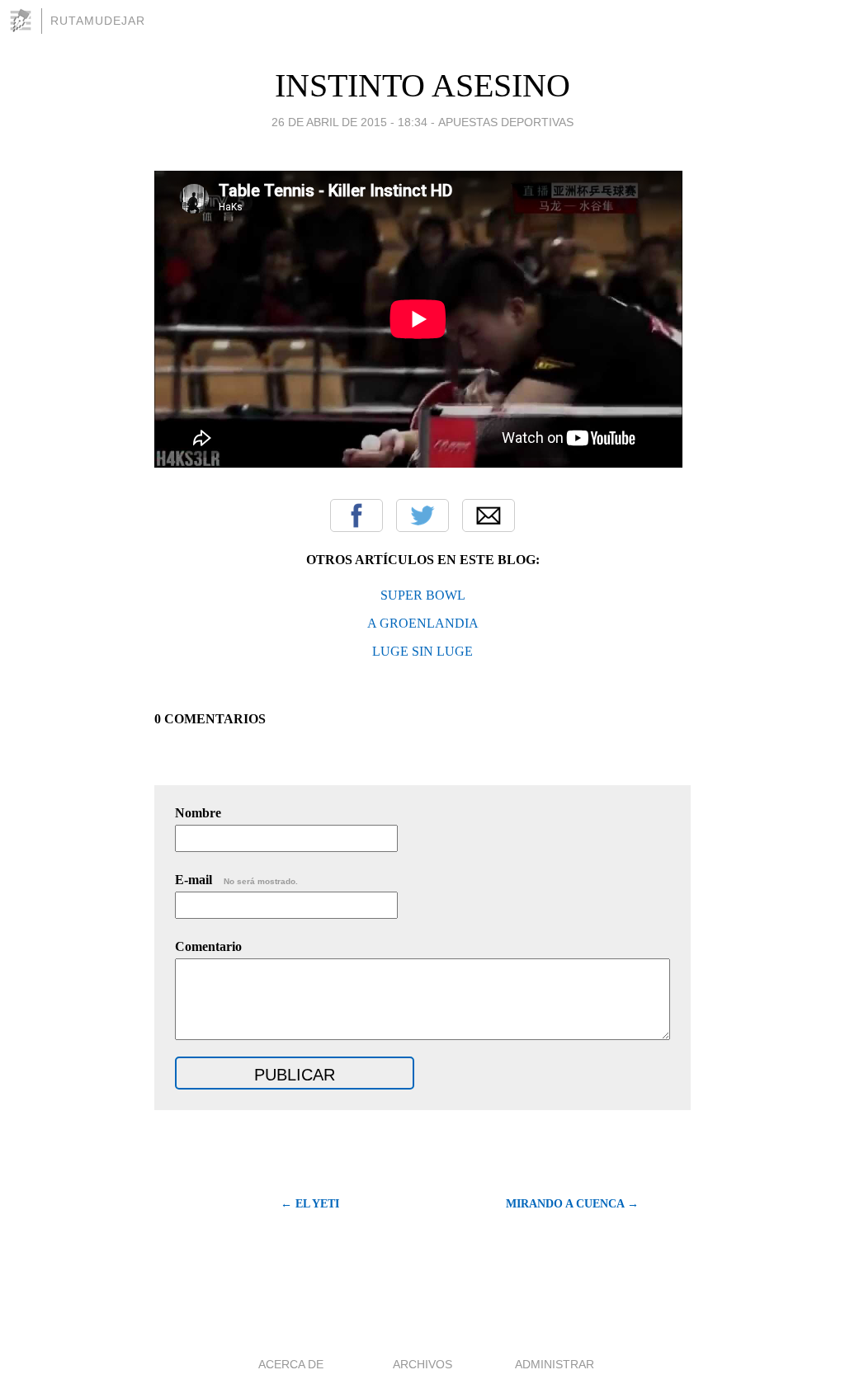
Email (488, 515)
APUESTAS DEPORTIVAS (506, 122)
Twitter (422, 515)
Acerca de (290, 1364)
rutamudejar (97, 20)
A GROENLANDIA (423, 623)
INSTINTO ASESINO (422, 85)
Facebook (356, 515)
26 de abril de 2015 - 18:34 (349, 122)
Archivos (422, 1364)
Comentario (208, 946)
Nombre (198, 813)
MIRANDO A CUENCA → (572, 1204)
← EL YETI (310, 1204)
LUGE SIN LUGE (422, 651)
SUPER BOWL (422, 595)
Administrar (554, 1364)
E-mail (236, 880)
